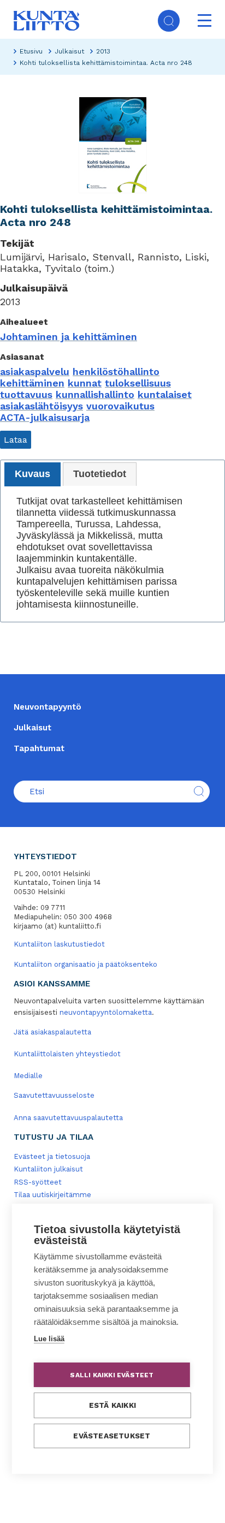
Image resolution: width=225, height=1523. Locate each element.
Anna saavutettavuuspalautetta (68, 1118)
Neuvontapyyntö (47, 707)
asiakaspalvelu (34, 371)
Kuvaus (32, 473)
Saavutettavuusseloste (54, 1095)
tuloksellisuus (138, 383)
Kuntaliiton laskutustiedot (59, 944)
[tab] (32, 474)
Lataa (15, 440)
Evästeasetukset (111, 1435)
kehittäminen (32, 383)
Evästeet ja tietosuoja (52, 1156)
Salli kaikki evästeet (111, 1375)
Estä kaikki (112, 1405)
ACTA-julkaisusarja (45, 417)
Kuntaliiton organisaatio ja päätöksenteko (85, 964)
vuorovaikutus (120, 406)
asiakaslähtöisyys (41, 406)
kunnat (85, 383)
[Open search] (169, 21)
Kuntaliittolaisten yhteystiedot (67, 1054)
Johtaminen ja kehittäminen (68, 336)
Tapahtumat (39, 748)
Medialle (28, 1076)
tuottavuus (26, 394)
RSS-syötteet (38, 1182)
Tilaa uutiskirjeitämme (52, 1195)
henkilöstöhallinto (116, 371)
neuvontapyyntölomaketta (106, 1012)
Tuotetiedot (99, 473)
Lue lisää (49, 1339)
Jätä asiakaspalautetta (52, 1032)
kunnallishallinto (95, 394)
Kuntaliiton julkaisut (48, 1169)
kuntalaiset (165, 394)
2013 (103, 51)
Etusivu (31, 51)
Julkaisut (69, 51)
